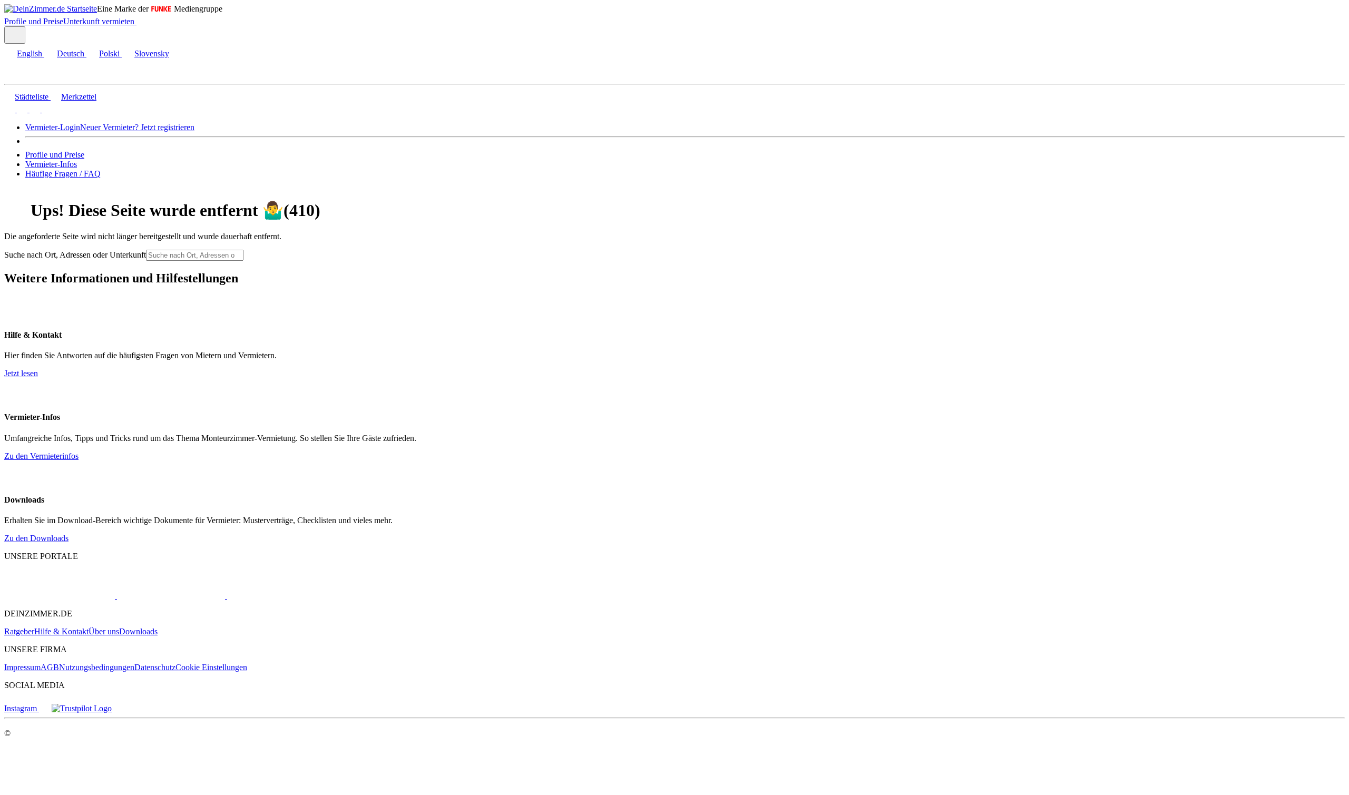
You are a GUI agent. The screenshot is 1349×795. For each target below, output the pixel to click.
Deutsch (70, 53)
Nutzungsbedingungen (96, 667)
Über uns (104, 631)
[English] (9, 109)
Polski (109, 53)
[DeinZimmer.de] (59, 595)
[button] (18, 74)
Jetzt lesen (21, 373)
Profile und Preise (33, 21)
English (29, 53)
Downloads (138, 631)
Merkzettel (78, 96)
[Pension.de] (267, 595)
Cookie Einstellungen (211, 667)
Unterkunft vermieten (98, 21)
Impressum (22, 667)
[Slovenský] (46, 109)
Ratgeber (19, 631)
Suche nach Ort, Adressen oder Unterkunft (75, 254)
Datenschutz (154, 667)
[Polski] (33, 109)
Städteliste (31, 96)
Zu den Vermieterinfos (41, 456)
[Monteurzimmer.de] (170, 595)
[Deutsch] (21, 109)
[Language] (14, 35)
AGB (50, 667)
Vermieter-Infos (51, 164)
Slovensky (151, 53)
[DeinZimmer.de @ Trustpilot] (82, 708)
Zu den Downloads (36, 538)
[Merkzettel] (140, 21)
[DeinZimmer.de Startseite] (50, 8)
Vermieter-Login (52, 127)
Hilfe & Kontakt (61, 631)
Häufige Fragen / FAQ (63, 173)
